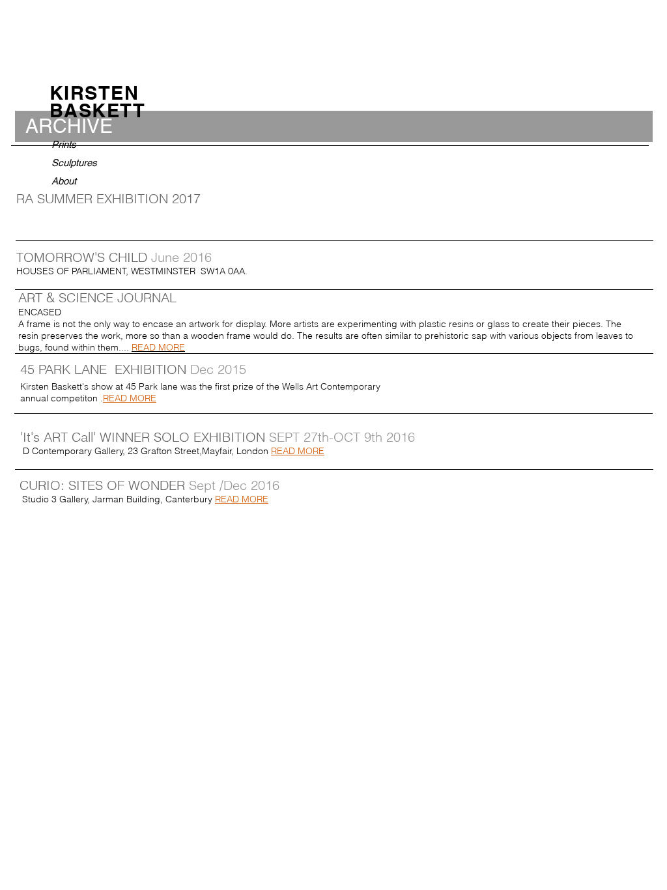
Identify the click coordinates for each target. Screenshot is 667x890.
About (63, 180)
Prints (63, 144)
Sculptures (74, 162)
